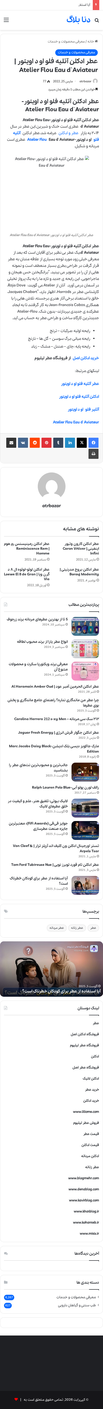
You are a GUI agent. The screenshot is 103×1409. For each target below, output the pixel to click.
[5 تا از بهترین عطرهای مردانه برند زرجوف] (85, 626)
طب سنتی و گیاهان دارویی (77, 1305)
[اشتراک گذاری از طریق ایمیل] (11, 443)
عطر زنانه (77, 928)
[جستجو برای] (96, 22)
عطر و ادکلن (68, 133)
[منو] (6, 22)
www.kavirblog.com (84, 1200)
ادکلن (95, 1056)
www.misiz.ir (89, 1233)
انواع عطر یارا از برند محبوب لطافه (42, 641)
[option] (51, 969)
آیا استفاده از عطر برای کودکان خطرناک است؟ (58, 5)
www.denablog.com (83, 1189)
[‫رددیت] (35, 443)
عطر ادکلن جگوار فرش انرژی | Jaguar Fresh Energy (58, 732)
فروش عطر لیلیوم (86, 1123)
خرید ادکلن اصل (86, 358)
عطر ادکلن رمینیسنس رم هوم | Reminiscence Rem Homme (27, 548)
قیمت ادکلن (90, 1145)
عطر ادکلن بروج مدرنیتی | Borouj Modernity (79, 572)
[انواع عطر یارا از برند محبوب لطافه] (85, 648)
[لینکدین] (70, 443)
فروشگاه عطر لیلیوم (84, 1045)
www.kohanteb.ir (86, 1222)
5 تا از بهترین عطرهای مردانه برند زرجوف (37, 619)
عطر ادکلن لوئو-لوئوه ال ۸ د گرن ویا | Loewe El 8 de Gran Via (27, 574)
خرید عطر (92, 1089)
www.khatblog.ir (86, 1211)
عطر (93, 928)
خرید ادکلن (91, 1100)
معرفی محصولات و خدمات (66, 41)
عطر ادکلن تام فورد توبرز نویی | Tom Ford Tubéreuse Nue (55, 864)
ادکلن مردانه (90, 1156)
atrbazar (86, 81)
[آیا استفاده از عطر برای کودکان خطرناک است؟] (85, 885)
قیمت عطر (91, 1134)
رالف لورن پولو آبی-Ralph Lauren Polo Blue (65, 787)
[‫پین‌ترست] (47, 443)
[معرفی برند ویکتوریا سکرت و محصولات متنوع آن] (85, 671)
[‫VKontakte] (23, 443)
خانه (91, 41)
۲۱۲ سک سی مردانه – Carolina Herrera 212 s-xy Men (56, 719)
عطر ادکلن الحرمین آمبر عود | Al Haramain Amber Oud (55, 686)
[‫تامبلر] (58, 443)
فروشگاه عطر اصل (85, 1067)
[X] (82, 443)
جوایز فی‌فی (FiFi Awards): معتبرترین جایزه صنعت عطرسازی (38, 826)
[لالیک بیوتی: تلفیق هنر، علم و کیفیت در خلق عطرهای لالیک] (85, 808)
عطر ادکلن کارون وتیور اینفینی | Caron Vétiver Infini (81, 548)
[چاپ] (93, 454)
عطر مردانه (57, 928)
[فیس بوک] (93, 443)
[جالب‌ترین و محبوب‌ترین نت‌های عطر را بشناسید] (85, 772)
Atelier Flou (37, 139)
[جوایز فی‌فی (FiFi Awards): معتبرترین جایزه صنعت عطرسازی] (85, 830)
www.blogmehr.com (83, 1178)
